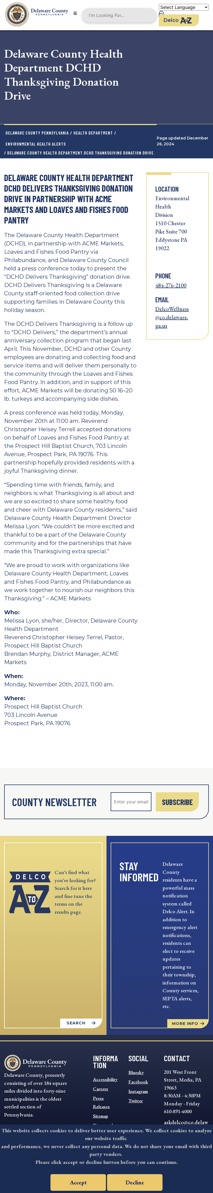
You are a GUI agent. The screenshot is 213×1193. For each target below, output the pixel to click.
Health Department (93, 132)
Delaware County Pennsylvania (37, 132)
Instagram (138, 1091)
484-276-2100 (170, 285)
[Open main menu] (75, 13)
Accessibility (105, 1079)
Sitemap (100, 1116)
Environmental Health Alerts (36, 143)
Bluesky (136, 1072)
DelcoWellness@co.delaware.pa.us (172, 317)
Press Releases (101, 1102)
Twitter (135, 1101)
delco (171, 20)
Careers (100, 1089)
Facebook (138, 1082)
